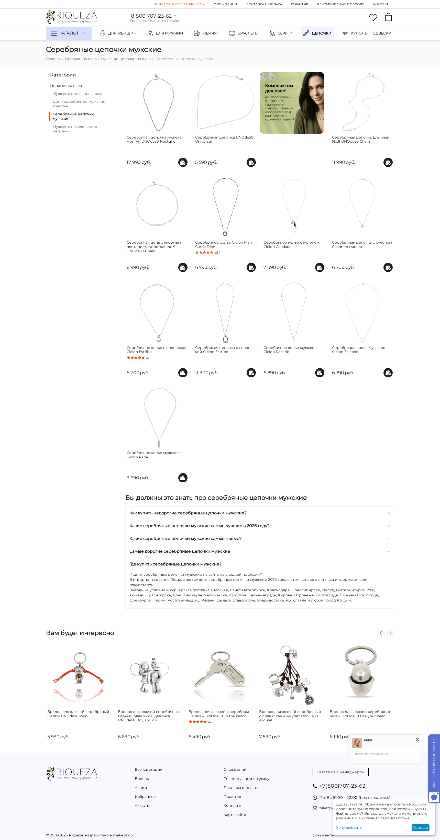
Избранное (145, 796)
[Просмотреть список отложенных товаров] (373, 17)
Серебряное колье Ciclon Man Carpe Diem (223, 244)
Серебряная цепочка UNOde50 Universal (224, 139)
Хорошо (420, 827)
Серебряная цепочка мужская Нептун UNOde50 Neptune (155, 139)
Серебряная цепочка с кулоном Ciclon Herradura (362, 244)
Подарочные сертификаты (179, 4)
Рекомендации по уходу (340, 4)
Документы (323, 835)
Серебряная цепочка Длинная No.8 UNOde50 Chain (360, 139)
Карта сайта (235, 814)
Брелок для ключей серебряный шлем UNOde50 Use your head (361, 714)
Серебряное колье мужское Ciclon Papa (153, 455)
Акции (141, 787)
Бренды (142, 778)
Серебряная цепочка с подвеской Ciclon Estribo (224, 350)
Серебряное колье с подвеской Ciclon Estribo (157, 350)
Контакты (382, 4)
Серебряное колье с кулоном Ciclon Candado (291, 244)
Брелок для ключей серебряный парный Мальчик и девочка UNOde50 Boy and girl (149, 716)
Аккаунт (142, 805)
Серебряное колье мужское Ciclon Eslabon (358, 350)
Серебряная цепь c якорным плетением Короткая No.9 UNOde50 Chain (154, 246)
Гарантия (299, 4)
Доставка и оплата (264, 4)
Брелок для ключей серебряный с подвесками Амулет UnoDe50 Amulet (290, 716)
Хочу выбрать (349, 827)
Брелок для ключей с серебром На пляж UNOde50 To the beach (219, 714)
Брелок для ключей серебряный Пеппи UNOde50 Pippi (78, 714)
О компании (225, 4)
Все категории (149, 769)
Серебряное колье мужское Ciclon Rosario (290, 350)
